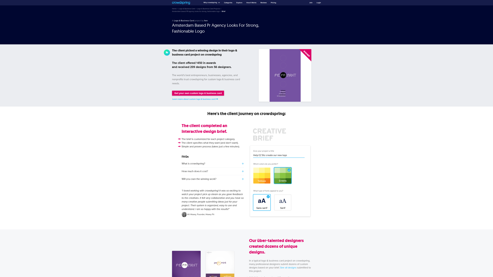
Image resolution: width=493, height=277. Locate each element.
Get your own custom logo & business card (198, 93)
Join (310, 3)
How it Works (251, 3)
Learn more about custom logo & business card (193, 99)
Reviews (263, 3)
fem (206, 20)
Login (319, 3)
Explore (239, 3)
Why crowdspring (210, 3)
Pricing (273, 3)
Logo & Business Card (184, 20)
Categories (228, 3)
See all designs (288, 267)
